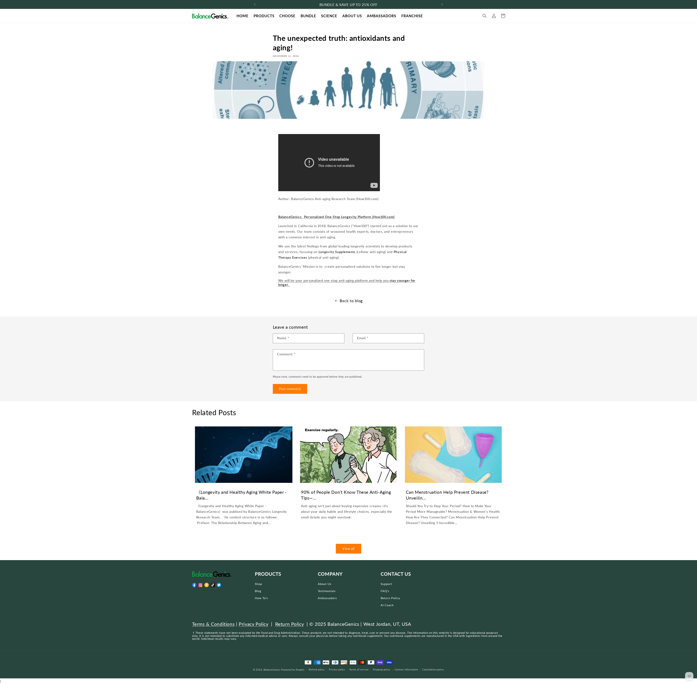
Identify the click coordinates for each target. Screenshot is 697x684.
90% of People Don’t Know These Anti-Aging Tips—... (346, 494)
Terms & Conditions (213, 624)
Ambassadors (327, 598)
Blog (258, 591)
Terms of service (359, 669)
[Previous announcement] (255, 5)
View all (348, 549)
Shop (258, 584)
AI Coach (387, 605)
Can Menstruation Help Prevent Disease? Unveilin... (447, 494)
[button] (484, 15)
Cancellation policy (433, 669)
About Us (324, 584)
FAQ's (385, 591)
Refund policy (317, 669)
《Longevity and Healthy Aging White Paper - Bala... (241, 494)
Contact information (406, 669)
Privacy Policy (253, 624)
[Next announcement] (442, 5)
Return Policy (390, 598)
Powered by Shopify (293, 669)
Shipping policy (381, 669)
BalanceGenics (272, 669)
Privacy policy (337, 669)
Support (386, 584)
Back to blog (351, 300)
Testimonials (327, 591)
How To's (261, 598)
